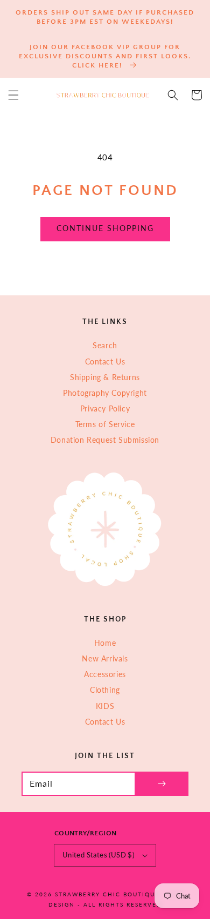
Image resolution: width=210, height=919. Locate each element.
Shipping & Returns (105, 377)
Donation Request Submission (105, 439)
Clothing (105, 689)
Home (105, 642)
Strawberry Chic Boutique (107, 894)
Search (105, 345)
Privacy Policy (105, 408)
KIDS (105, 706)
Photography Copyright (105, 392)
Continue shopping (105, 228)
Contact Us (105, 361)
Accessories (105, 674)
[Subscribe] (161, 784)
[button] (13, 95)
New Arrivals (105, 658)
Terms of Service (105, 424)
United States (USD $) (98, 854)
